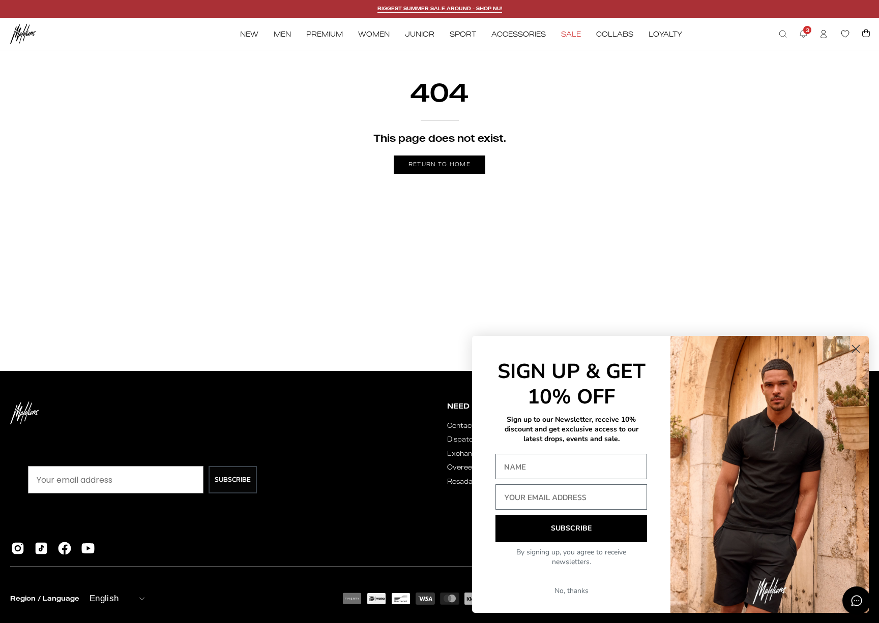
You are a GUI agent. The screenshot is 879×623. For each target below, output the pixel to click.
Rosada (460, 481)
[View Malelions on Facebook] (64, 548)
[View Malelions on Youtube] (88, 548)
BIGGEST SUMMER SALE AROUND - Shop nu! (439, 8)
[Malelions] (23, 33)
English (104, 598)
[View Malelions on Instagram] (17, 548)
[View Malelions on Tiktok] (41, 548)
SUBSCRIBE (233, 479)
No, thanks (571, 591)
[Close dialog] (856, 349)
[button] (783, 34)
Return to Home (439, 164)
